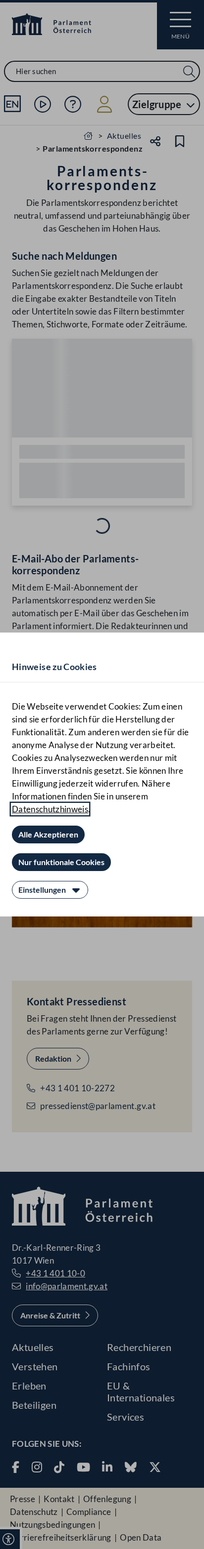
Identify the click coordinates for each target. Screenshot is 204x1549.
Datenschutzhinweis (50, 809)
